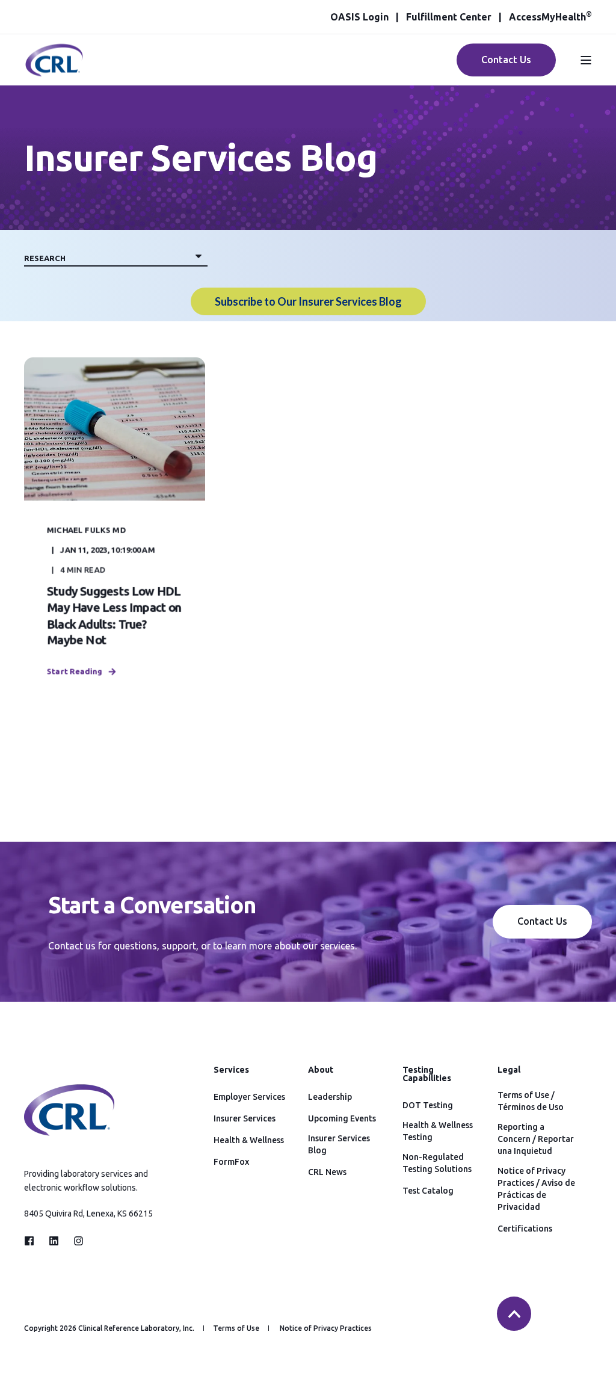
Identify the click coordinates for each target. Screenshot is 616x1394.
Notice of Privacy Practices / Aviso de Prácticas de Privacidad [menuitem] (536, 1189)
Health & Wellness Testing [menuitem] (437, 1131)
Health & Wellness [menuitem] (249, 1140)
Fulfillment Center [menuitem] (448, 17)
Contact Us (506, 59)
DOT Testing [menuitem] (427, 1105)
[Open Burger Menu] (586, 60)
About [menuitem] (320, 1070)
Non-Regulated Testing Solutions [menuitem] (437, 1163)
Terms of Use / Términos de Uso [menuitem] (530, 1101)
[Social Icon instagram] (75, 1241)
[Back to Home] (54, 69)
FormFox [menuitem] (231, 1162)
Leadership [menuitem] (330, 1097)
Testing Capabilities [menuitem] (426, 1074)
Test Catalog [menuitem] (428, 1190)
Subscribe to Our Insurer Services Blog (308, 301)
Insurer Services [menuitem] (245, 1118)
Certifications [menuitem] (524, 1228)
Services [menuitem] (231, 1070)
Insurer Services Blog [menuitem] (339, 1144)
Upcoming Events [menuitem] (342, 1118)
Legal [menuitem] (508, 1070)
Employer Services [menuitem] (249, 1097)
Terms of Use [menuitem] (236, 1328)
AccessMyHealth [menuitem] (550, 17)
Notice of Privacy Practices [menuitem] (326, 1328)
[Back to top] (514, 1314)
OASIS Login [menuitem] (359, 17)
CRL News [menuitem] (327, 1172)
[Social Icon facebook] (33, 1241)
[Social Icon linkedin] (54, 1241)
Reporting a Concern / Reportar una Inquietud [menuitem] (535, 1139)
